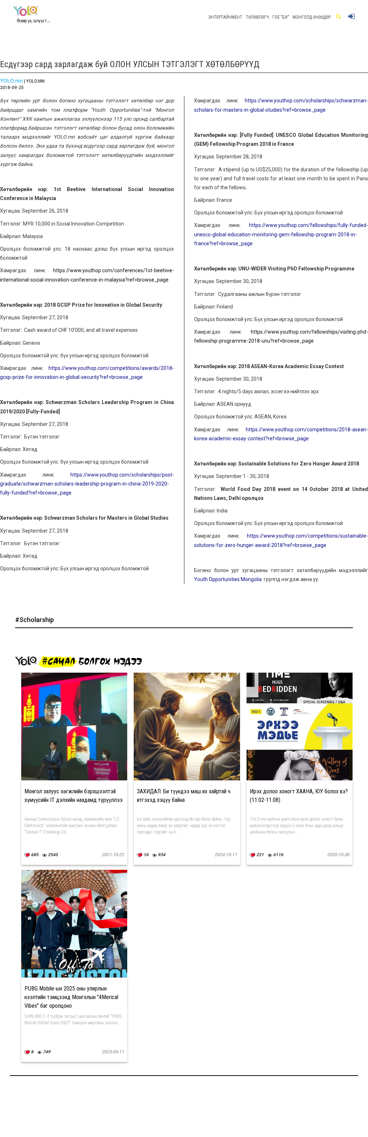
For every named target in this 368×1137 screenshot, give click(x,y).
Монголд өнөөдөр (312, 17)
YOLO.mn (11, 81)
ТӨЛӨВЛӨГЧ (257, 17)
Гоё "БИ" (280, 17)
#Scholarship (34, 619)
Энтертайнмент (225, 17)
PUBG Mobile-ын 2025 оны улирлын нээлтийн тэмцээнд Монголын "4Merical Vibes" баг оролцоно (71, 997)
